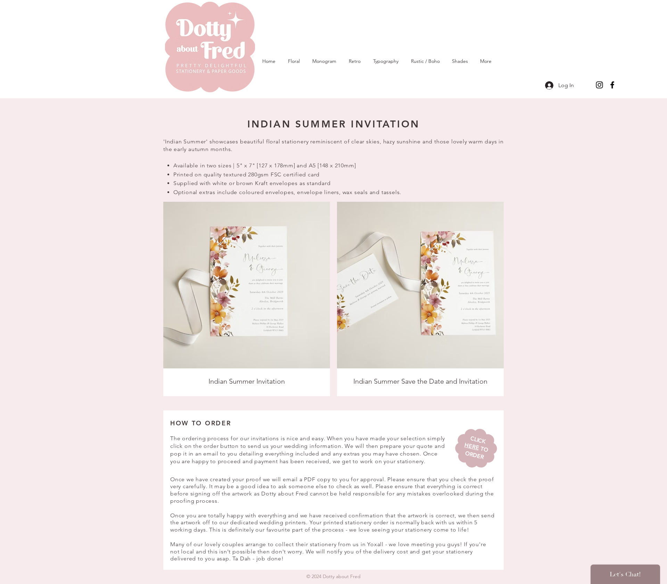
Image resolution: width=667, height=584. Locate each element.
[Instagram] (599, 85)
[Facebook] (612, 85)
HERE (471, 446)
